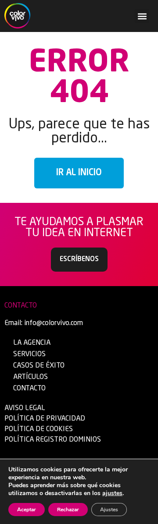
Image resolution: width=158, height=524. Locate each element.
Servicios (29, 354)
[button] (142, 16)
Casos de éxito (39, 365)
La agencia (31, 343)
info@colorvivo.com (53, 323)
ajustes (112, 493)
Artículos (30, 377)
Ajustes (109, 509)
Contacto (29, 388)
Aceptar (26, 509)
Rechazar (68, 509)
